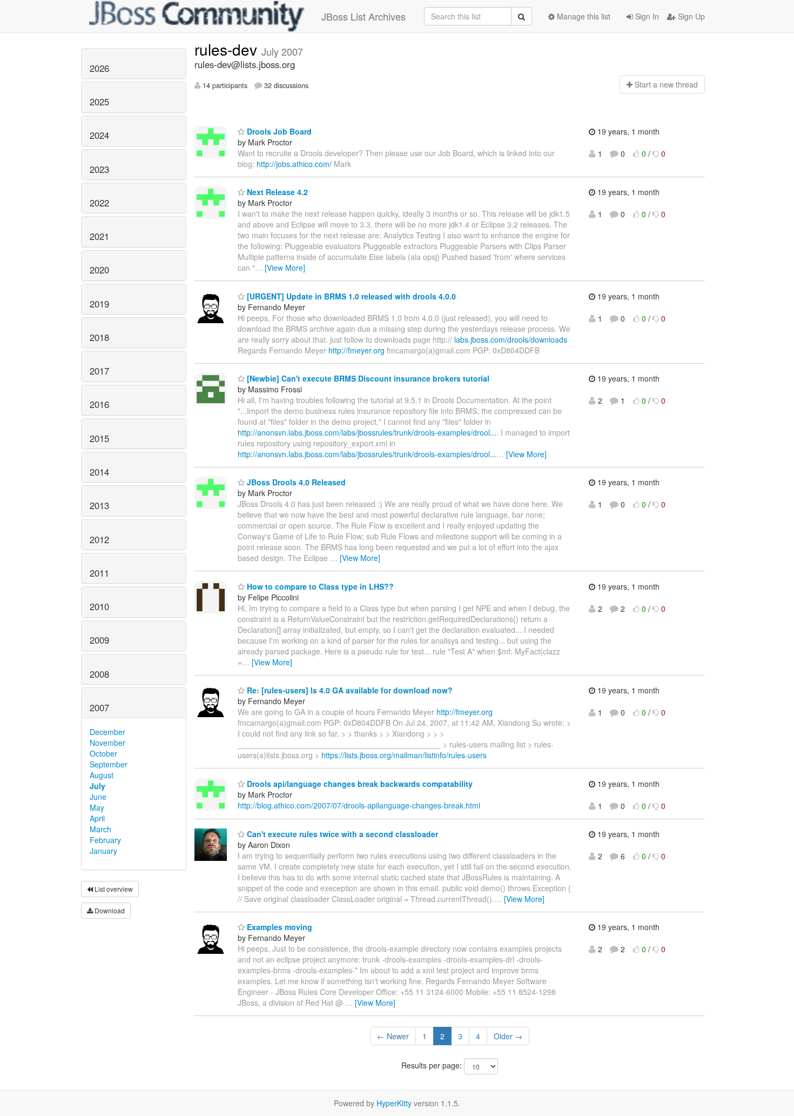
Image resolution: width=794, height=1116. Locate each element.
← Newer (393, 1036)
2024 (99, 135)
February (105, 839)
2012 (99, 539)
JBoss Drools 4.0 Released (295, 482)
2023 (99, 169)
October (103, 753)
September (108, 764)
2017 (99, 370)
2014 (99, 471)
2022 (99, 202)
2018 (99, 337)
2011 (99, 572)
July (97, 785)
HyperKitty (394, 1103)
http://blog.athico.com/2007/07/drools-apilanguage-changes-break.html (359, 805)
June (98, 796)
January (103, 850)
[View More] (285, 267)
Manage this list (582, 16)
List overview (113, 888)
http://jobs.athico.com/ (294, 163)
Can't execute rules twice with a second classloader (341, 833)
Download (109, 910)
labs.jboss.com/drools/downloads (510, 339)
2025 (99, 101)
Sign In (646, 16)
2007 (99, 707)
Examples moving (278, 926)
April (97, 818)
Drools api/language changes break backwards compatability (359, 783)
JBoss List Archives (363, 16)
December (107, 731)
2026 (99, 68)
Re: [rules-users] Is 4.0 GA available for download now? (349, 690)
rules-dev (227, 49)
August (101, 775)
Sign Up (690, 16)
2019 (99, 303)
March (100, 829)
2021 (99, 236)
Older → (508, 1036)
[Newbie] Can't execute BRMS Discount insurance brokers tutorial (367, 378)
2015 (99, 438)
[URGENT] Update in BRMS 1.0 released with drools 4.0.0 (350, 296)
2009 (99, 639)
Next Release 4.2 (276, 191)
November (107, 742)
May (97, 807)
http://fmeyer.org (356, 350)
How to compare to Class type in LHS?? (319, 586)
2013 (99, 505)
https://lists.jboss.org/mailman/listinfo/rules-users (404, 755)
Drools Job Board (278, 131)
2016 (99, 404)
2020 (99, 269)
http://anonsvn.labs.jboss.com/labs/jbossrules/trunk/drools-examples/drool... (367, 432)
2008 (99, 673)
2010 (99, 606)
